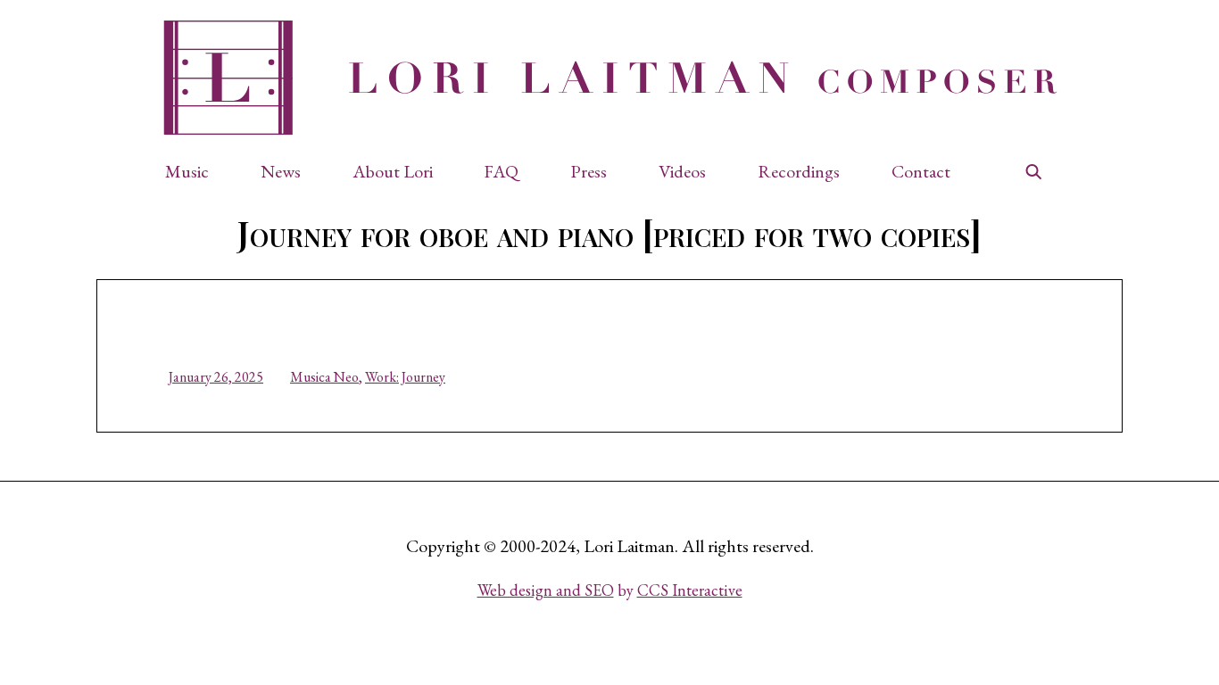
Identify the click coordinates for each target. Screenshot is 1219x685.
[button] (196, 171)
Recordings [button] (799, 171)
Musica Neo (324, 376)
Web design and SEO (545, 590)
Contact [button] (920, 171)
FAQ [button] (501, 171)
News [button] (281, 171)
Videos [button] (682, 171)
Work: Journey (405, 376)
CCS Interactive (689, 590)
